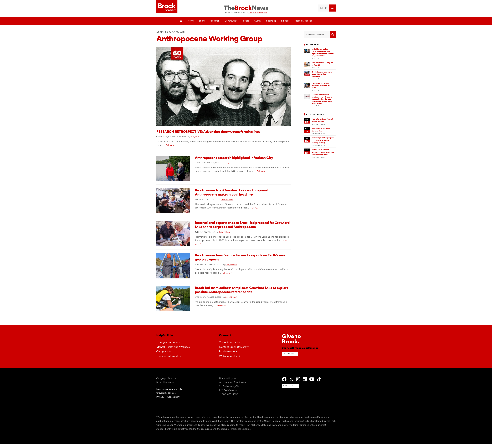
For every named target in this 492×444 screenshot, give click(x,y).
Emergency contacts (168, 342)
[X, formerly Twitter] (291, 379)
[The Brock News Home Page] (246, 8)
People (245, 20)
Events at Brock (315, 114)
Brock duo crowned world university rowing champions (322, 74)
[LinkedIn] (305, 379)
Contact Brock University (234, 346)
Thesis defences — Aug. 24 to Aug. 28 (322, 64)
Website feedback (229, 356)
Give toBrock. (291, 339)
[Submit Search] (333, 34)
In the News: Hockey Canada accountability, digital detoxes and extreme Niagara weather (323, 52)
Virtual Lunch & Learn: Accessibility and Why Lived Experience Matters (323, 152)
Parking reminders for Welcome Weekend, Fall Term (321, 85)
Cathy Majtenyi (196, 137)
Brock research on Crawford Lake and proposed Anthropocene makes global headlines (231, 192)
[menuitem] (327, 8)
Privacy (160, 396)
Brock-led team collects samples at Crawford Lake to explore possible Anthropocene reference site (241, 290)
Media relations (228, 351)
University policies (166, 392)
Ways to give (289, 354)
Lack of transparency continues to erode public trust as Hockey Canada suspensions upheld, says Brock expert (322, 99)
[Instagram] (298, 379)
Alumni (257, 20)
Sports (269, 20)
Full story (170, 145)
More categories (303, 20)
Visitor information (230, 342)
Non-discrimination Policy (170, 388)
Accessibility (173, 396)
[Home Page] (181, 21)
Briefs (202, 20)
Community (230, 20)
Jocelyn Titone (229, 163)
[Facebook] (284, 379)
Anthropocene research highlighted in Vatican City (234, 158)
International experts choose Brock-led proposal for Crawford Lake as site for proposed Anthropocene (242, 225)
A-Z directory (289, 386)
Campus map (164, 351)
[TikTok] (319, 379)
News (190, 20)
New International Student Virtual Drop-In (322, 120)
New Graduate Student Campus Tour (321, 129)
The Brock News (227, 199)
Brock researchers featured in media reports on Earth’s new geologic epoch (240, 257)
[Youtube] (311, 379)
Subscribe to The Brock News (257, 12)
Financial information (169, 356)
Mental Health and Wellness (173, 346)
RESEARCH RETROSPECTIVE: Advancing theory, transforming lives (208, 131)
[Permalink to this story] (223, 125)
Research (214, 20)
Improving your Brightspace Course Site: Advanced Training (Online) (323, 140)
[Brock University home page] (166, 6)
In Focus (285, 20)
